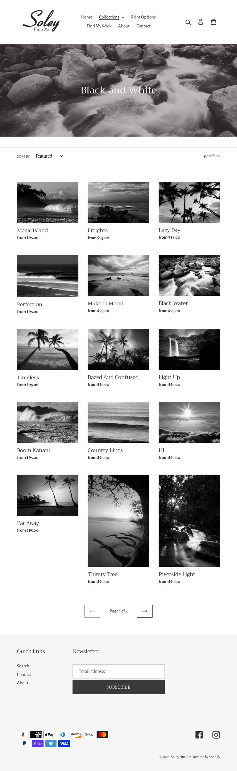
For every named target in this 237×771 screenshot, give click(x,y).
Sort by (23, 156)
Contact (24, 674)
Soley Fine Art (181, 757)
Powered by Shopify (206, 757)
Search (23, 666)
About (22, 683)
